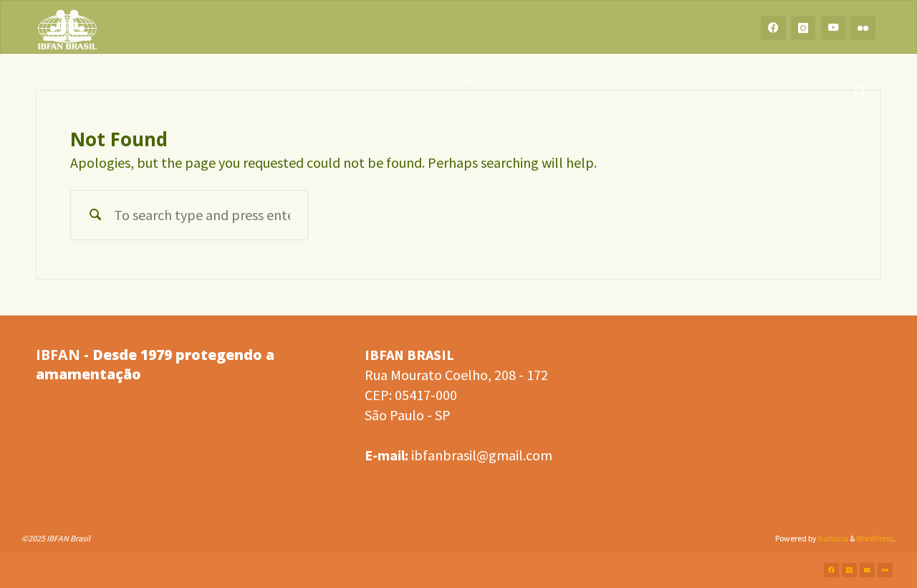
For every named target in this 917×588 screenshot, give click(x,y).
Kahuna (832, 538)
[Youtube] (833, 27)
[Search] (860, 81)
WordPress (874, 538)
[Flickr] (862, 27)
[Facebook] (773, 27)
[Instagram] (803, 27)
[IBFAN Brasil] (67, 28)
